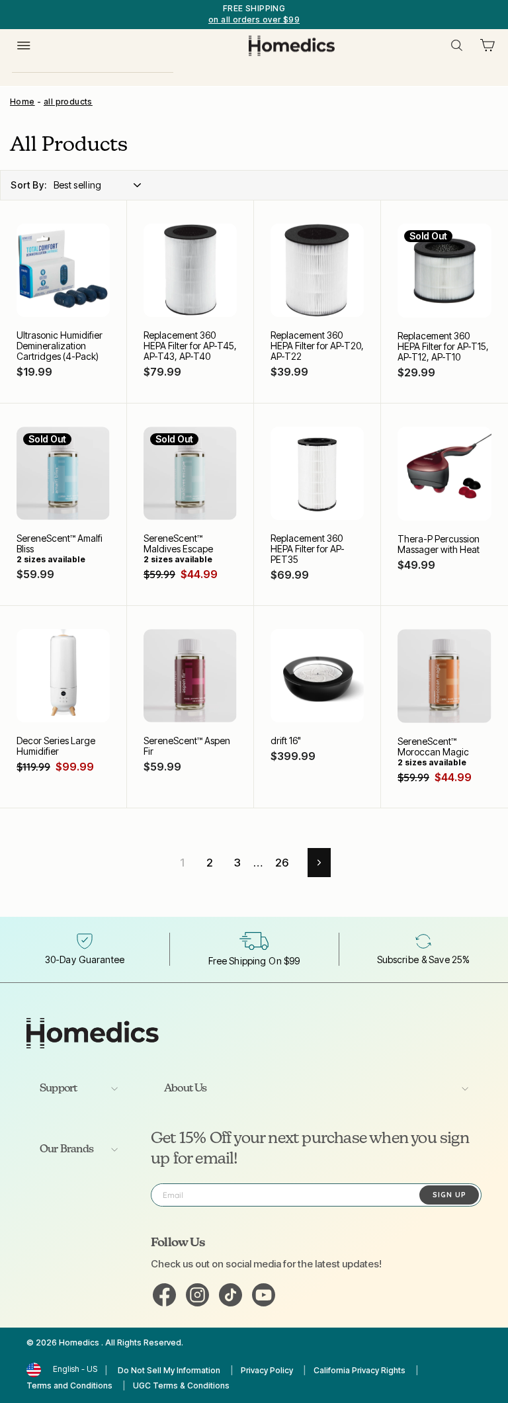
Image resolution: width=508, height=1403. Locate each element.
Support (58, 1089)
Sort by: (29, 185)
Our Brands (66, 1149)
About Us (185, 1089)
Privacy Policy (267, 1370)
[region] (254, 14)
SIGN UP (449, 1194)
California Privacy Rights (359, 1370)
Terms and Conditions (69, 1385)
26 (282, 862)
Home (22, 101)
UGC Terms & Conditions (181, 1385)
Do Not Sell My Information (169, 1370)
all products (68, 101)
